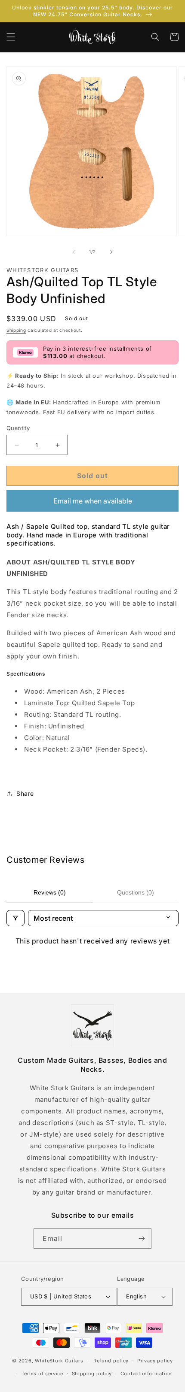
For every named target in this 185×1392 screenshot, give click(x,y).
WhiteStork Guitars (59, 1361)
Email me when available (92, 501)
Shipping (16, 330)
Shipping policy (92, 1374)
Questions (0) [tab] (135, 892)
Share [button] (25, 793)
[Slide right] (111, 252)
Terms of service (42, 1374)
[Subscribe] (141, 1238)
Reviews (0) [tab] (50, 892)
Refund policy (111, 1361)
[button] (10, 36)
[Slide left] (73, 252)
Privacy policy (155, 1361)
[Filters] (15, 918)
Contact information (146, 1374)
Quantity (18, 428)
